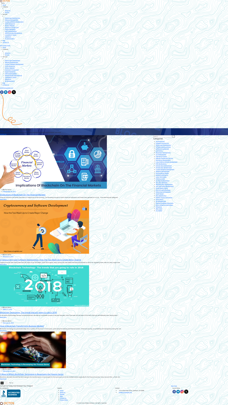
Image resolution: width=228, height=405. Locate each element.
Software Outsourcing (162, 143)
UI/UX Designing (10, 24)
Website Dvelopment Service (164, 158)
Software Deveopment (162, 149)
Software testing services (163, 147)
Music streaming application (164, 205)
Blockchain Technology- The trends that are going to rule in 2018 (28, 312)
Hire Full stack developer (163, 190)
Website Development (11, 20)
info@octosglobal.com (6, 88)
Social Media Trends (162, 188)
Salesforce (8, 37)
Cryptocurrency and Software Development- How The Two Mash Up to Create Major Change (40, 260)
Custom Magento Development (165, 169)
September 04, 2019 (10, 191)
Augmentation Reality (162, 173)
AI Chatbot (159, 210)
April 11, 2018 (8, 309)
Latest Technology (161, 177)
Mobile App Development (12, 18)
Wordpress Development (163, 160)
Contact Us (5, 42)
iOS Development (161, 154)
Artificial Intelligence (162, 175)
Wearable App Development (164, 184)
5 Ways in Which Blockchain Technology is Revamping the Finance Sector (32, 374)
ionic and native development (164, 186)
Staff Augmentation (11, 31)
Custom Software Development (14, 22)
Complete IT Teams (10, 35)
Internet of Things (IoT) (12, 27)
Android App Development (164, 167)
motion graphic (160, 179)
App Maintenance (161, 195)
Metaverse (159, 207)
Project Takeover (10, 25)
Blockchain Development (163, 152)
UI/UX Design (160, 194)
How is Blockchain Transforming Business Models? (22, 326)
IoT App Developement (162, 181)
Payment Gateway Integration (164, 203)
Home (4, 5)
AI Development (10, 38)
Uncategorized (160, 141)
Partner (7, 12)
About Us (7, 10)
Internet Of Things (161, 156)
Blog (3, 40)
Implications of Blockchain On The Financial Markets (22, 194)
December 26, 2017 (9, 371)
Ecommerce (159, 151)
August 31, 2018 (8, 256)
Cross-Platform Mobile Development (166, 162)
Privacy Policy (64, 400)
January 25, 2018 (9, 323)
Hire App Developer (161, 182)
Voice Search (159, 199)
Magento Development (162, 171)
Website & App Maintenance (13, 33)
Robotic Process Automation (164, 197)
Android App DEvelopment (164, 166)
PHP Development (161, 164)
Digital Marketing (10, 29)
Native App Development (163, 192)
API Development (161, 201)
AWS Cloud (159, 209)
